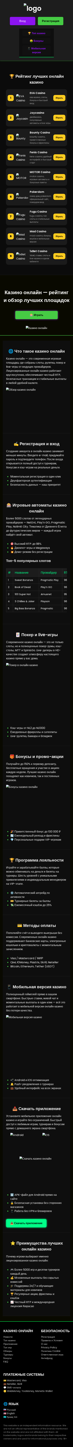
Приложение (10, 1344)
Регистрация (50, 21)
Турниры (8, 1354)
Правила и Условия (52, 1340)
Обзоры (7, 1351)
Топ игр (7, 1347)
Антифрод (46, 1358)
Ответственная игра (52, 1354)
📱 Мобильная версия (36, 50)
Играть (59, 98)
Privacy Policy (49, 1347)
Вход (22, 21)
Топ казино (9, 1340)
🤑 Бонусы (36, 41)
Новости (8, 1337)
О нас (44, 1344)
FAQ (5, 1361)
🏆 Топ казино (36, 33)
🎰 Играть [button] (36, 315)
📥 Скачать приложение (26, 1223)
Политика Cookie (50, 1351)
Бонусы (7, 1358)
